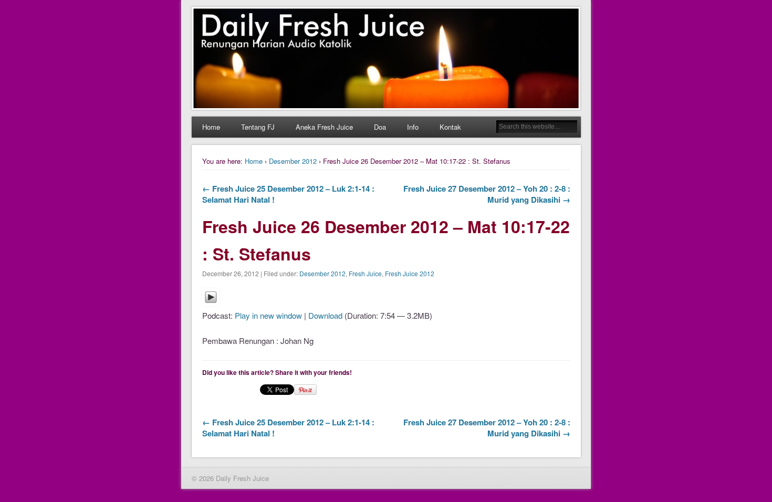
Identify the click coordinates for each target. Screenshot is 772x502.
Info (413, 127)
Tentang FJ (258, 127)
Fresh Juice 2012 (409, 273)
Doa (380, 127)
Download (325, 315)
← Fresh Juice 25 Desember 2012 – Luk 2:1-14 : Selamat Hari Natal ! (288, 194)
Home (211, 127)
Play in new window (268, 315)
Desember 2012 (293, 161)
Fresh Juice (365, 273)
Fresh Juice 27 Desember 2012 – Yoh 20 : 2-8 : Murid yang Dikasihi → (486, 194)
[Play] (211, 302)
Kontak (450, 127)
